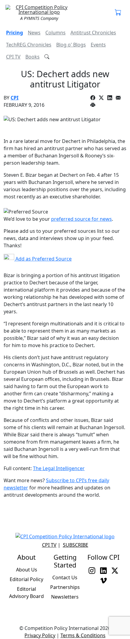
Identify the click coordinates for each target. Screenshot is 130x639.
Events (98, 44)
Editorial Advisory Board (26, 592)
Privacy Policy (39, 635)
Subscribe (75, 545)
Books (32, 56)
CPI (14, 97)
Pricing (14, 32)
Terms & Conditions (83, 635)
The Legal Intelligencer (59, 468)
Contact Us (64, 577)
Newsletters (65, 596)
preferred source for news (81, 219)
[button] (118, 12)
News (34, 32)
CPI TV (13, 56)
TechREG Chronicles (28, 44)
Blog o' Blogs (71, 44)
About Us (26, 569)
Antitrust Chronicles (93, 32)
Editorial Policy (26, 579)
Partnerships (65, 587)
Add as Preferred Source (43, 258)
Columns (55, 32)
